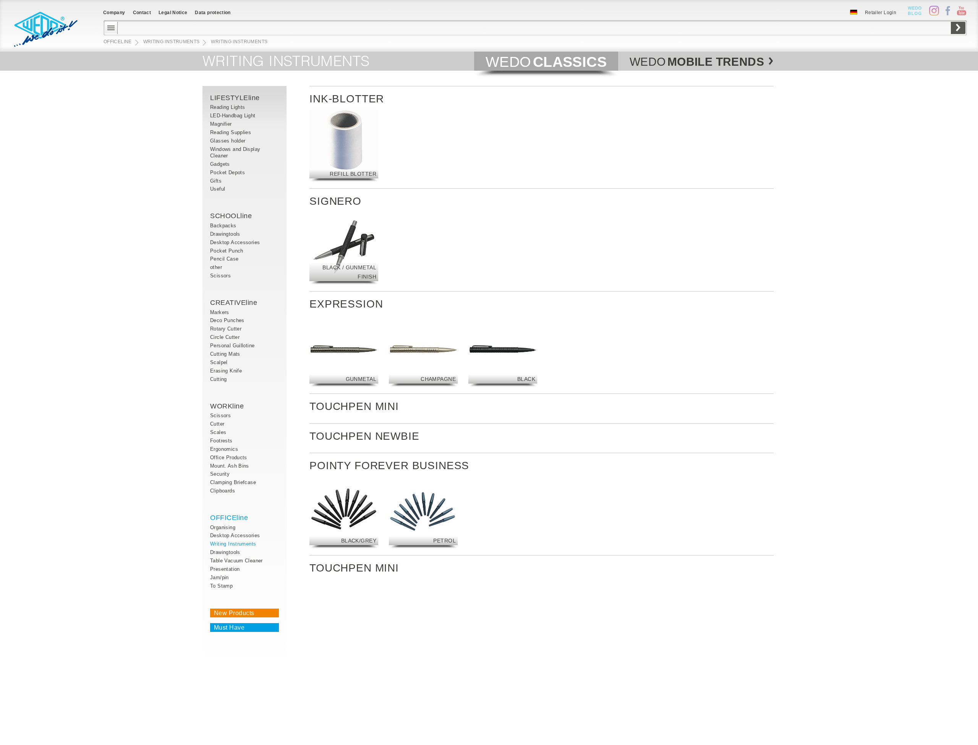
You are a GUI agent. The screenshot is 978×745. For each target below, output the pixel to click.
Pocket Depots (227, 172)
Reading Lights (227, 107)
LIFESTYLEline (235, 98)
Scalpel (219, 362)
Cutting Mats (225, 354)
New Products (234, 613)
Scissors (220, 276)
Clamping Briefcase (233, 482)
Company (114, 12)
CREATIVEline (233, 302)
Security (220, 474)
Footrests (221, 441)
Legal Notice (173, 12)
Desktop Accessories (235, 242)
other (216, 267)
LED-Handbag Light (233, 115)
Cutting (218, 379)
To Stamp (221, 586)
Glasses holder (227, 141)
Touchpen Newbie (364, 436)
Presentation (225, 569)
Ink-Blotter (346, 99)
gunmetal (361, 379)
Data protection (212, 12)
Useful (217, 189)
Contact (142, 12)
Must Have (229, 627)
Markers (219, 312)
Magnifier (221, 124)
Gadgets (220, 164)
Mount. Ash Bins (229, 466)
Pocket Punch (226, 251)
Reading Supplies (230, 132)
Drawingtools (225, 234)
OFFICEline (229, 518)
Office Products (228, 457)
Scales (218, 432)
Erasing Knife (226, 371)
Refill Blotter (353, 174)
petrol (444, 541)
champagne (438, 379)
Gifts (216, 181)
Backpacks (223, 225)
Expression (346, 304)
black (526, 379)
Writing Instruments (233, 544)
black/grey (358, 541)
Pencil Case (224, 259)
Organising (222, 527)
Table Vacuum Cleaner (236, 561)
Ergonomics (224, 449)
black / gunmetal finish (349, 272)
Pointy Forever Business (389, 465)
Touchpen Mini (354, 406)
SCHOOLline (231, 216)
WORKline (227, 406)
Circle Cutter (225, 337)
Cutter (217, 424)
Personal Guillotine (232, 345)
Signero (335, 201)
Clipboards (222, 491)
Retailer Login (880, 12)
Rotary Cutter (225, 329)
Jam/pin (219, 577)
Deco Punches (227, 320)
